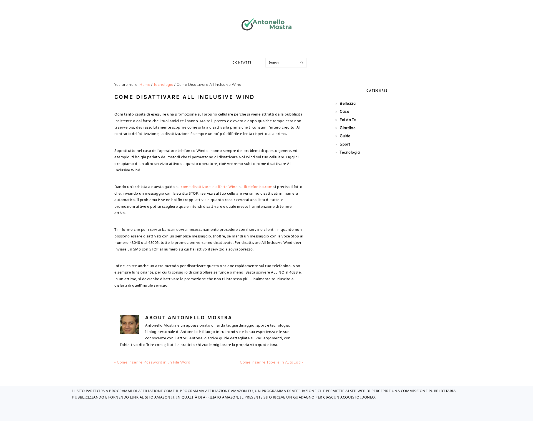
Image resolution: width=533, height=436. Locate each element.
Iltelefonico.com (258, 186)
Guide (345, 136)
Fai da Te (348, 119)
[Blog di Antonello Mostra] (266, 40)
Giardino (348, 128)
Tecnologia (350, 152)
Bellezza (348, 103)
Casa (344, 111)
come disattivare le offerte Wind (209, 186)
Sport (345, 144)
